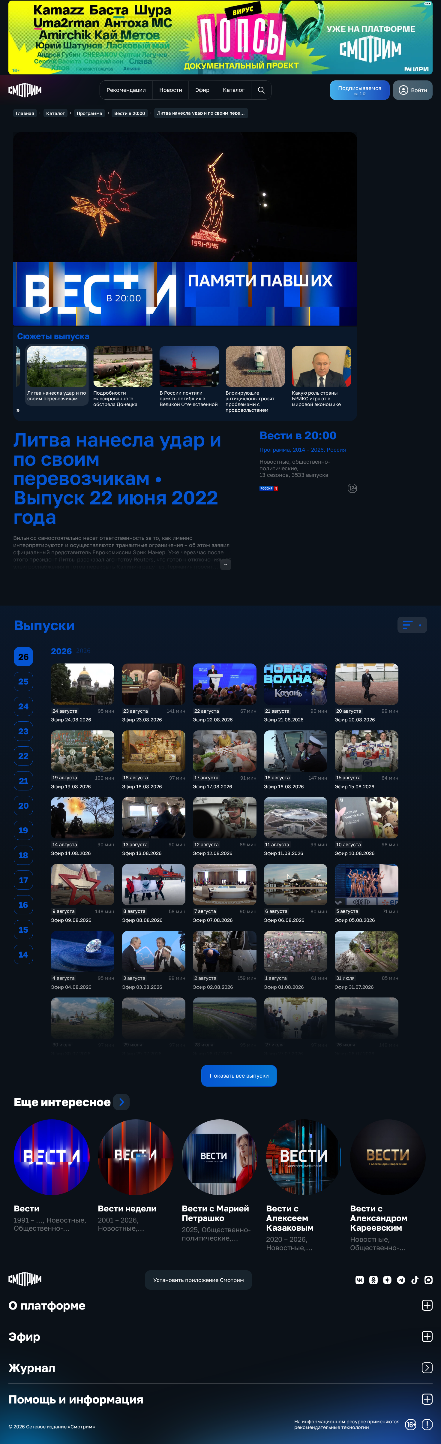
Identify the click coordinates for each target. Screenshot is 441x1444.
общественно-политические (295, 464)
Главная (25, 113)
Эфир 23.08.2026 (142, 720)
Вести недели (127, 1208)
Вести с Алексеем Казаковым (290, 1217)
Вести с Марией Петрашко (215, 1213)
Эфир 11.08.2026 (283, 853)
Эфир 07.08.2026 (213, 920)
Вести (26, 1208)
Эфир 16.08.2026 (284, 787)
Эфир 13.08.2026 (142, 853)
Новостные (274, 461)
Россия (336, 449)
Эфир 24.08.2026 (71, 720)
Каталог (55, 113)
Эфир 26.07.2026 (354, 1054)
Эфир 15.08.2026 (354, 787)
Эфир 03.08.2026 (142, 987)
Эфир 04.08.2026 (71, 987)
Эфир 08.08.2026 (142, 920)
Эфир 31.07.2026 (354, 987)
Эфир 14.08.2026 (71, 853)
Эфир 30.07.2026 (71, 1054)
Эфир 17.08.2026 (212, 787)
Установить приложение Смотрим (198, 1280)
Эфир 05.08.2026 (355, 920)
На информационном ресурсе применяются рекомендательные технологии (347, 1424)
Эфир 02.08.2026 (213, 987)
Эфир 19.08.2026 (71, 787)
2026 (83, 650)
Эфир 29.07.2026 (142, 1054)
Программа (89, 113)
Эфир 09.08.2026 (71, 920)
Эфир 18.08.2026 (142, 787)
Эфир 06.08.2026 (284, 920)
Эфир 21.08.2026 (284, 720)
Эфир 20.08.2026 (355, 720)
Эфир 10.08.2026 (355, 853)
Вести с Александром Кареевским (378, 1217)
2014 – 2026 (308, 449)
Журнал (31, 1368)
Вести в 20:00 (129, 113)
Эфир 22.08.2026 (213, 720)
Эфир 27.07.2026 (283, 1054)
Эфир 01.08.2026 (284, 987)
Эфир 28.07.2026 (212, 1054)
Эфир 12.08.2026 (212, 853)
